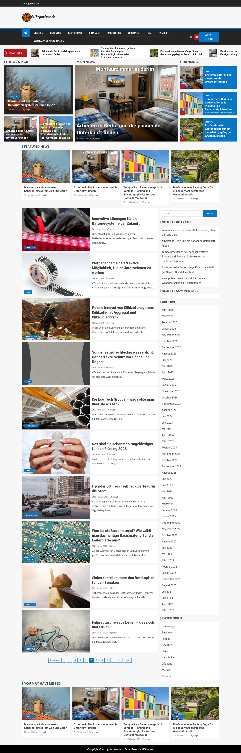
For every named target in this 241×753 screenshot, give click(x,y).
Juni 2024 (167, 422)
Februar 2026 (169, 322)
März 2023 (168, 504)
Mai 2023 (167, 491)
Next (127, 660)
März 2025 (168, 378)
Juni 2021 (167, 598)
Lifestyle (133, 33)
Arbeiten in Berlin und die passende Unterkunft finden (19, 134)
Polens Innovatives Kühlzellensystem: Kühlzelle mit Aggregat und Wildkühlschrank (123, 312)
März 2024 (168, 441)
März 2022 (168, 560)
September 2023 (171, 466)
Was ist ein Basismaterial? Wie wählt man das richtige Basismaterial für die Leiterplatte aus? (123, 535)
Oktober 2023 (170, 460)
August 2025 (169, 353)
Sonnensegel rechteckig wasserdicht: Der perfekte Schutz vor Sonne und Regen (123, 357)
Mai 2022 (167, 554)
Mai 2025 (167, 366)
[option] (126, 103)
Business (55, 33)
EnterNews (131, 749)
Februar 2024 (169, 447)
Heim (148, 33)
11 (119, 660)
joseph (27, 109)
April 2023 (168, 497)
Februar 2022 (169, 566)
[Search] (191, 37)
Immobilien (114, 33)
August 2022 (169, 541)
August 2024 (169, 410)
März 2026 (168, 316)
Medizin (38, 33)
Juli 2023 (167, 478)
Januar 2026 (169, 328)
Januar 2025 (169, 385)
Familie (163, 33)
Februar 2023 (169, 510)
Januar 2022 (169, 572)
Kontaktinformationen (49, 41)
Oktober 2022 (170, 535)
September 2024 (171, 403)
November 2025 (171, 334)
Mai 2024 (167, 428)
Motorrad (75, 33)
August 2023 (169, 472)
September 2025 (171, 347)
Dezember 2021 (171, 579)
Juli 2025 (167, 360)
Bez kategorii (169, 626)
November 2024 (171, 391)
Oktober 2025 (170, 341)
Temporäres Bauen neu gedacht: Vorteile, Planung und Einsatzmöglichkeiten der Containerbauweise (55, 130)
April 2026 (168, 309)
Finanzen (94, 33)
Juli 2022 (167, 547)
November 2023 (171, 453)
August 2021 (169, 585)
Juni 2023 (167, 485)
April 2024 (168, 435)
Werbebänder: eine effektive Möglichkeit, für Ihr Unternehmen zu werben (121, 268)
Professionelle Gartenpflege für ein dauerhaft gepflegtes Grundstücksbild (193, 191)
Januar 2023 (169, 516)
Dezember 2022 (171, 522)
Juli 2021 (167, 591)
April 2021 (168, 604)
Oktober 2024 (170, 397)
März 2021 (168, 610)
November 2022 (171, 529)
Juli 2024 (167, 416)
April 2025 (168, 372)
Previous (54, 660)
